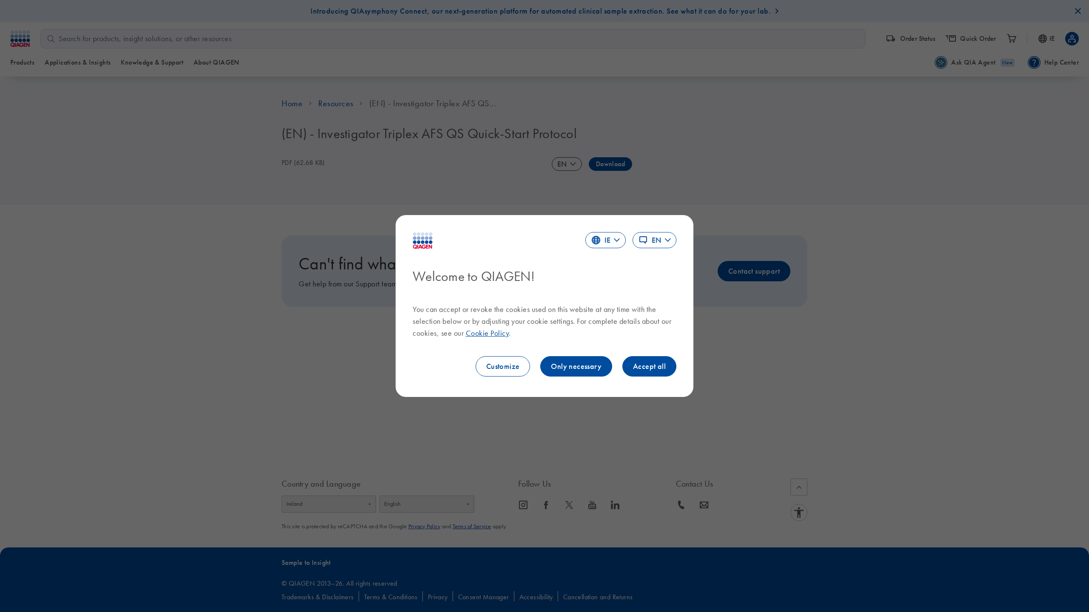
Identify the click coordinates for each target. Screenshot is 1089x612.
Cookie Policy (487, 333)
